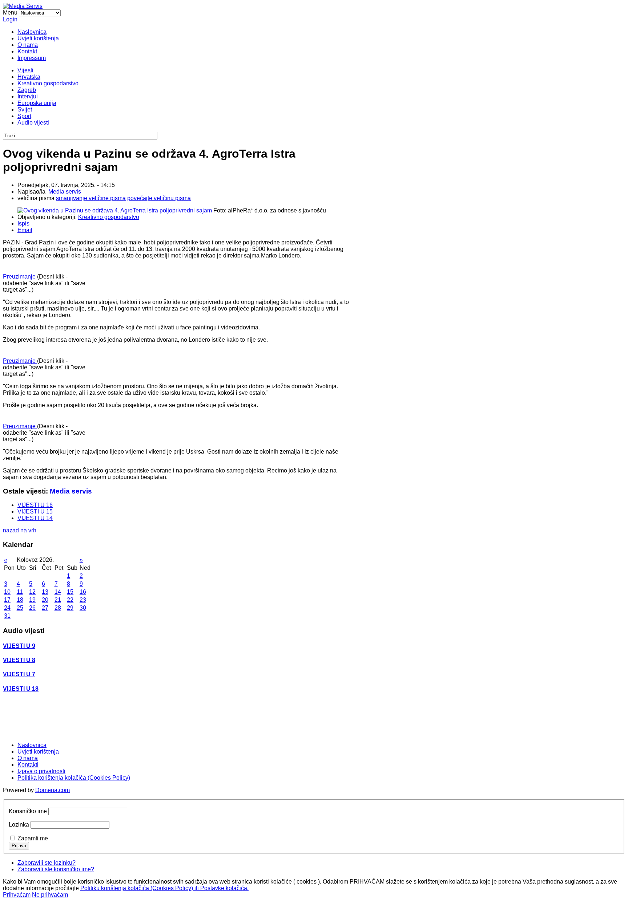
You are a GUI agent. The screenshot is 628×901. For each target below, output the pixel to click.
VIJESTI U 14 (35, 518)
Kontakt (27, 51)
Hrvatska (28, 77)
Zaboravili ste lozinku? (46, 863)
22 (70, 600)
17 (7, 600)
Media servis (64, 191)
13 (45, 592)
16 (83, 592)
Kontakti (28, 765)
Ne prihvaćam (50, 895)
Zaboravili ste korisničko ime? (55, 869)
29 (70, 608)
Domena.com (52, 790)
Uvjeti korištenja (38, 38)
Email (24, 230)
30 (83, 608)
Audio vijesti (33, 122)
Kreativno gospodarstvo (47, 83)
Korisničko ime (28, 811)
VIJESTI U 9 (19, 646)
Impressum (31, 58)
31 (7, 616)
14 (58, 592)
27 (45, 608)
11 (20, 592)
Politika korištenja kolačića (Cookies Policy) (73, 778)
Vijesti (25, 70)
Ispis (23, 223)
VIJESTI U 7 (19, 674)
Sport (24, 116)
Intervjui (27, 96)
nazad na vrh (19, 530)
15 (70, 592)
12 (32, 592)
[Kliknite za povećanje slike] (115, 210)
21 (58, 600)
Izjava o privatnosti (41, 771)
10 (7, 592)
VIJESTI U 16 (35, 505)
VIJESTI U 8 (19, 660)
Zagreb (26, 90)
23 (83, 600)
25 (20, 608)
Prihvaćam (17, 895)
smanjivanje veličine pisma (91, 198)
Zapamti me (32, 838)
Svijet (24, 109)
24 (7, 608)
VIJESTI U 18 (21, 689)
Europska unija (36, 103)
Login (10, 19)
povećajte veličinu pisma (159, 198)
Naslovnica (32, 32)
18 (20, 600)
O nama (27, 45)
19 (32, 600)
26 (32, 608)
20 (45, 600)
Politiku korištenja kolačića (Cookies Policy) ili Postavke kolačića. (164, 888)
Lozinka (19, 824)
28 (58, 608)
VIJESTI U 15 (35, 511)
